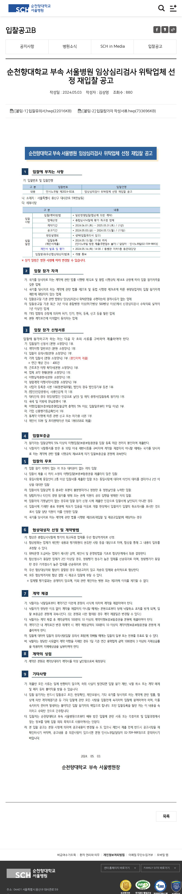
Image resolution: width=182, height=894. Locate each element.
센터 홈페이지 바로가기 (117, 867)
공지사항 (27, 46)
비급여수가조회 (66, 855)
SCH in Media (112, 46)
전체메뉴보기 (173, 8)
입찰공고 (155, 46)
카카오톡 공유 (164, 29)
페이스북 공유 (156, 29)
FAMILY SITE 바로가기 (157, 867)
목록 (166, 816)
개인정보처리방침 (114, 855)
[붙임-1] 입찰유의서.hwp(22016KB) (42, 111)
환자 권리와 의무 (90, 855)
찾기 (161, 8)
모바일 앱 (162, 855)
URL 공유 (172, 29)
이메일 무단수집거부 (141, 855)
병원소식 (70, 46)
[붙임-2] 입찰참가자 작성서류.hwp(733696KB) (119, 111)
